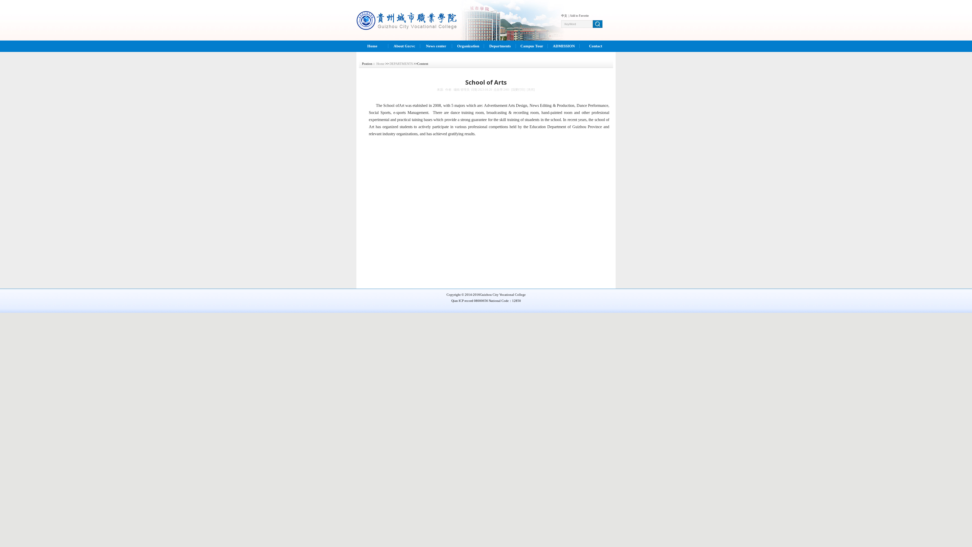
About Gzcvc (404, 46)
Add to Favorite (579, 15)
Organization (468, 46)
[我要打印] (518, 89)
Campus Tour (531, 46)
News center (436, 46)
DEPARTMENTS (401, 64)
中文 (564, 15)
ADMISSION (564, 46)
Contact (595, 46)
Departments (500, 46)
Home (372, 46)
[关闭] (531, 89)
